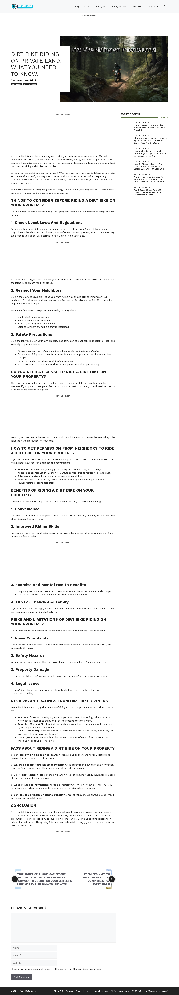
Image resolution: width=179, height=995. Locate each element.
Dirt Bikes (16, 84)
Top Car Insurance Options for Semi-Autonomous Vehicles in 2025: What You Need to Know (149, 179)
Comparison (152, 6)
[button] (164, 6)
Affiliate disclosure (120, 991)
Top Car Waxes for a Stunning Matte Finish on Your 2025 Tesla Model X (149, 127)
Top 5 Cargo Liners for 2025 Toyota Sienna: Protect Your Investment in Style (147, 192)
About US (58, 991)
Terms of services (99, 991)
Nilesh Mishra (16, 80)
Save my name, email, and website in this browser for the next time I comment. (57, 969)
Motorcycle (100, 6)
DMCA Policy (137, 991)
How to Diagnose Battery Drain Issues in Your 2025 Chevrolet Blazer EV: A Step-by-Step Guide (150, 166)
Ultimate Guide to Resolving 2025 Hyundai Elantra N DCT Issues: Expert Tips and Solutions (150, 140)
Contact (69, 991)
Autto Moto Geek (28, 991)
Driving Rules (30, 84)
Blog (77, 6)
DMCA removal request (157, 991)
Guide (86, 6)
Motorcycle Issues (119, 6)
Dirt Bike (137, 6)
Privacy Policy (82, 991)
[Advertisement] (89, 22)
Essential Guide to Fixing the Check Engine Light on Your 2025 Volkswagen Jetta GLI (150, 153)
